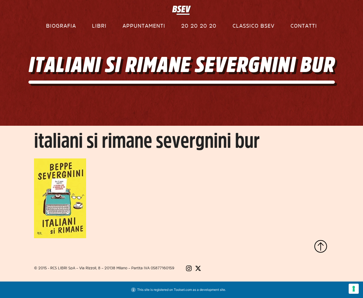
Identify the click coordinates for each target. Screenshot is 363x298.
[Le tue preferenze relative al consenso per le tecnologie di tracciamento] (354, 289)
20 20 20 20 (199, 25)
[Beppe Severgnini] (181, 10)
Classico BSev (254, 25)
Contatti (303, 25)
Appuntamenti (144, 25)
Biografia (61, 25)
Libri (99, 25)
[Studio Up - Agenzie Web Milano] (309, 269)
